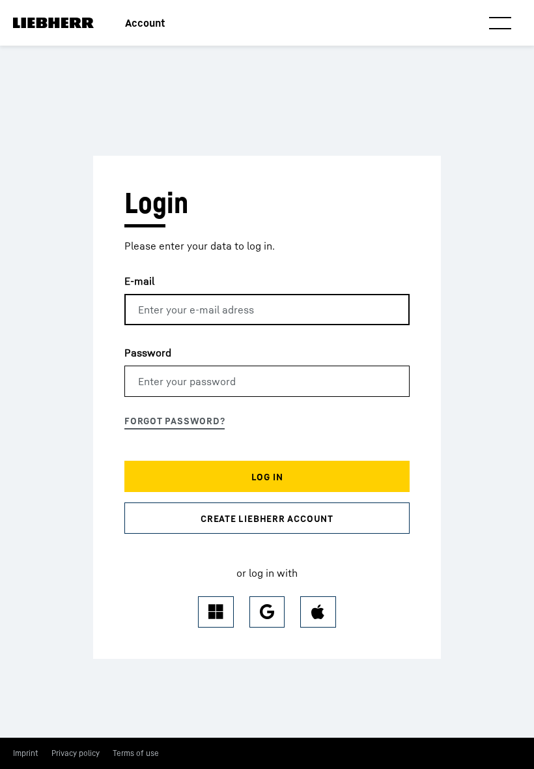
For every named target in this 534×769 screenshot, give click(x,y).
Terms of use (136, 753)
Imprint (25, 753)
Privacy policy (75, 753)
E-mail (139, 280)
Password (147, 352)
